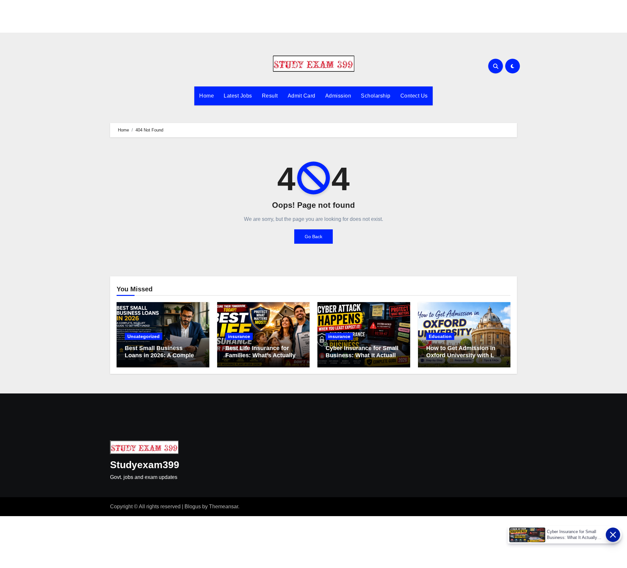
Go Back (313, 236)
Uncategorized (143, 336)
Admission (338, 96)
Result (270, 96)
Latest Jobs (238, 96)
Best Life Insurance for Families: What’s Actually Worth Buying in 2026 (260, 355)
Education (440, 336)
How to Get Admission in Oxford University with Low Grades (464, 355)
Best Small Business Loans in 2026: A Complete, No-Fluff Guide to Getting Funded (163, 359)
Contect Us (414, 96)
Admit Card (301, 96)
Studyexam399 (144, 464)
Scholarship (376, 96)
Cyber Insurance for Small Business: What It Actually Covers (362, 355)
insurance (239, 336)
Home (206, 96)
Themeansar (223, 506)
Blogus (193, 506)
